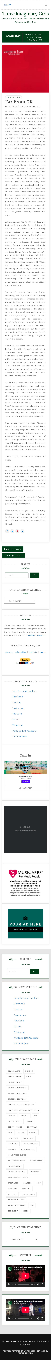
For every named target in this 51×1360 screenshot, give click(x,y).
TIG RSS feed (19, 736)
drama (30, 1121)
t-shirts (33, 652)
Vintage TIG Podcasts (24, 731)
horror (33, 1133)
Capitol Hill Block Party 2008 (23, 1110)
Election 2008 (15, 1127)
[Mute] (38, 1284)
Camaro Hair (13, 97)
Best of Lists (14, 1077)
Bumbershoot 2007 (17, 1088)
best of (29, 1071)
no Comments (34, 106)
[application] (25, 1276)
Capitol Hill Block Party (21, 1105)
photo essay (36, 1160)
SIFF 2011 (26, 1188)
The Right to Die (13, 555)
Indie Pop (13, 1144)
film (10, 1133)
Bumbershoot (15, 1082)
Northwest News (16, 1160)
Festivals (32, 1127)
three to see (28, 1194)
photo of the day (17, 1172)
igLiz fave (13, 1138)
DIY (35, 1116)
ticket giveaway (16, 1200)
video (26, 1211)
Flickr (16, 719)
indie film (28, 1138)
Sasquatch (13, 1183)
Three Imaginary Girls (25, 14)
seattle (27, 1183)
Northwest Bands (17, 1155)
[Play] (9, 1284)
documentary (15, 1121)
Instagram (18, 708)
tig (32, 1205)
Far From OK (19, 101)
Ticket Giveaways (16, 1205)
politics (35, 1172)
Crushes (25, 1116)
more (43, 652)
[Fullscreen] (42, 1284)
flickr (21, 1133)
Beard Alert (14, 1071)
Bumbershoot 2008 (17, 1093)
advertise (20, 652)
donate (9, 652)
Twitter (16, 702)
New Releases (28, 1149)
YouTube (17, 714)
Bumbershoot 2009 (17, 1099)
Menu (7, 5)
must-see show (30, 1144)
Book (28, 1077)
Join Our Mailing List (24, 691)
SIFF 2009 (12, 1188)
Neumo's (12, 1149)
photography (15, 1166)
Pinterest (17, 725)
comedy (12, 1116)
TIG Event (13, 1211)
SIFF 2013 (12, 1194)
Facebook (17, 697)
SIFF (39, 1183)
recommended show (18, 1177)
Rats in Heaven (12, 549)
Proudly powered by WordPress (19, 1351)
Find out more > (36, 635)
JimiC (9, 106)
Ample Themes (25, 1353)
